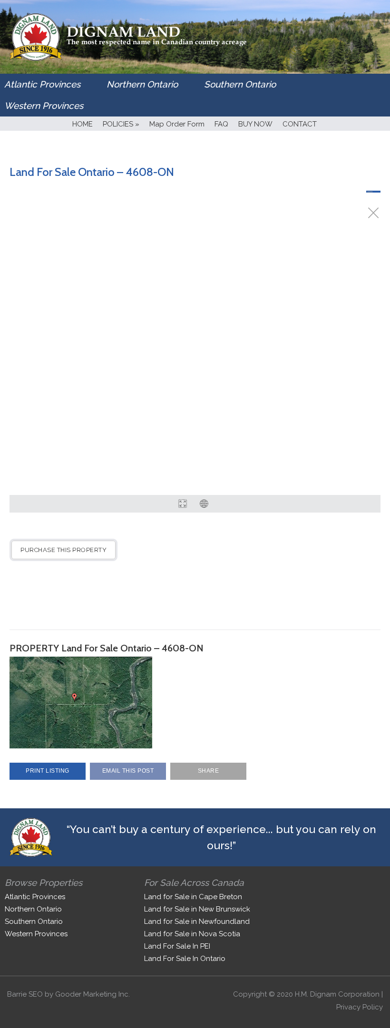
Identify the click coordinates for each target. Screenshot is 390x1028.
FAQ (221, 124)
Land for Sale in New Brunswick (197, 909)
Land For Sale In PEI (177, 946)
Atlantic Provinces (42, 84)
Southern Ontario (240, 84)
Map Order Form (177, 124)
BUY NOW (255, 124)
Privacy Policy (359, 1007)
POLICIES (121, 124)
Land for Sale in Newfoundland (197, 921)
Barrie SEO (25, 994)
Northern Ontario (142, 84)
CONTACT (300, 124)
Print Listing (47, 770)
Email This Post (128, 770)
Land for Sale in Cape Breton (193, 896)
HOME (82, 124)
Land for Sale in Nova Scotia (192, 934)
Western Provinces (43, 105)
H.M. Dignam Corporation (337, 994)
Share (208, 770)
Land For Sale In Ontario (184, 958)
